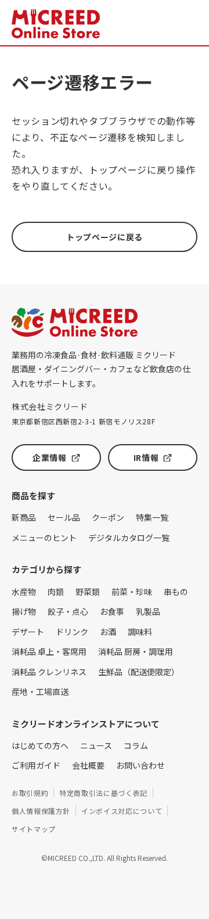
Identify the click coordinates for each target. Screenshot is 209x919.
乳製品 (148, 611)
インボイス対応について (121, 811)
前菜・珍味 (131, 591)
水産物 (24, 591)
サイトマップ (34, 829)
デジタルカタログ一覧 (129, 537)
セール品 (64, 517)
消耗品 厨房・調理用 (135, 651)
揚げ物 (24, 611)
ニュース (96, 745)
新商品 (24, 517)
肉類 (56, 591)
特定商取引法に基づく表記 (103, 793)
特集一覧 (152, 517)
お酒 (108, 631)
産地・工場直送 (40, 691)
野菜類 (87, 591)
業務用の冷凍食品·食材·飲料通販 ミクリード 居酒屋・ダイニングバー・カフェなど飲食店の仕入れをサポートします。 (101, 369)
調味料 (140, 631)
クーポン (108, 517)
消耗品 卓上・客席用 (49, 651)
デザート (28, 631)
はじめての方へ (40, 745)
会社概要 (88, 765)
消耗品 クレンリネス (49, 671)
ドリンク (72, 631)
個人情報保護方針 (41, 811)
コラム (136, 745)
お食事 (112, 611)
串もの (176, 591)
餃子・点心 (68, 611)
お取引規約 (30, 793)
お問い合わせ (140, 765)
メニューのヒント (44, 537)
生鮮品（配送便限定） (138, 671)
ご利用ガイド (36, 765)
